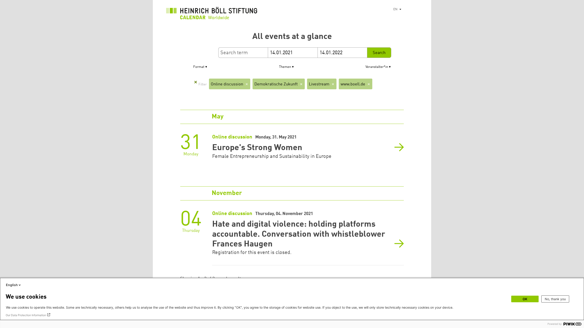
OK (525, 299)
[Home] (211, 14)
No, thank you (555, 299)
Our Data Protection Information (26, 315)
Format (198, 67)
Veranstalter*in (376, 67)
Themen (285, 67)
